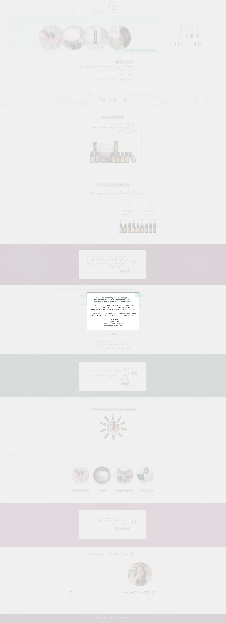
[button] (137, 294)
